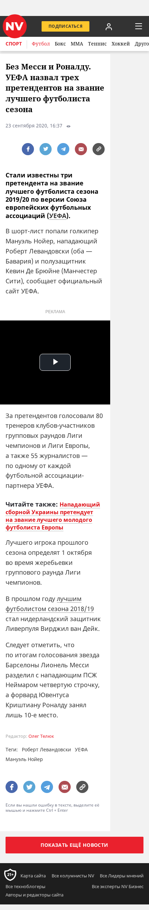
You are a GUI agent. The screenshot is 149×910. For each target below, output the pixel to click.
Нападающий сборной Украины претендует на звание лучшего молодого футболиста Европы (53, 516)
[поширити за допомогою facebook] (28, 149)
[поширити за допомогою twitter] (46, 149)
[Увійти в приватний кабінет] (108, 26)
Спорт (14, 43)
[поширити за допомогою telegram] (63, 149)
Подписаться (65, 26)
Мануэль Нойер (24, 759)
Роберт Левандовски (46, 749)
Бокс (60, 43)
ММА (77, 43)
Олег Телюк (41, 736)
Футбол (41, 43)
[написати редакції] (81, 149)
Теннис (97, 43)
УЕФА (57, 215)
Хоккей (121, 43)
